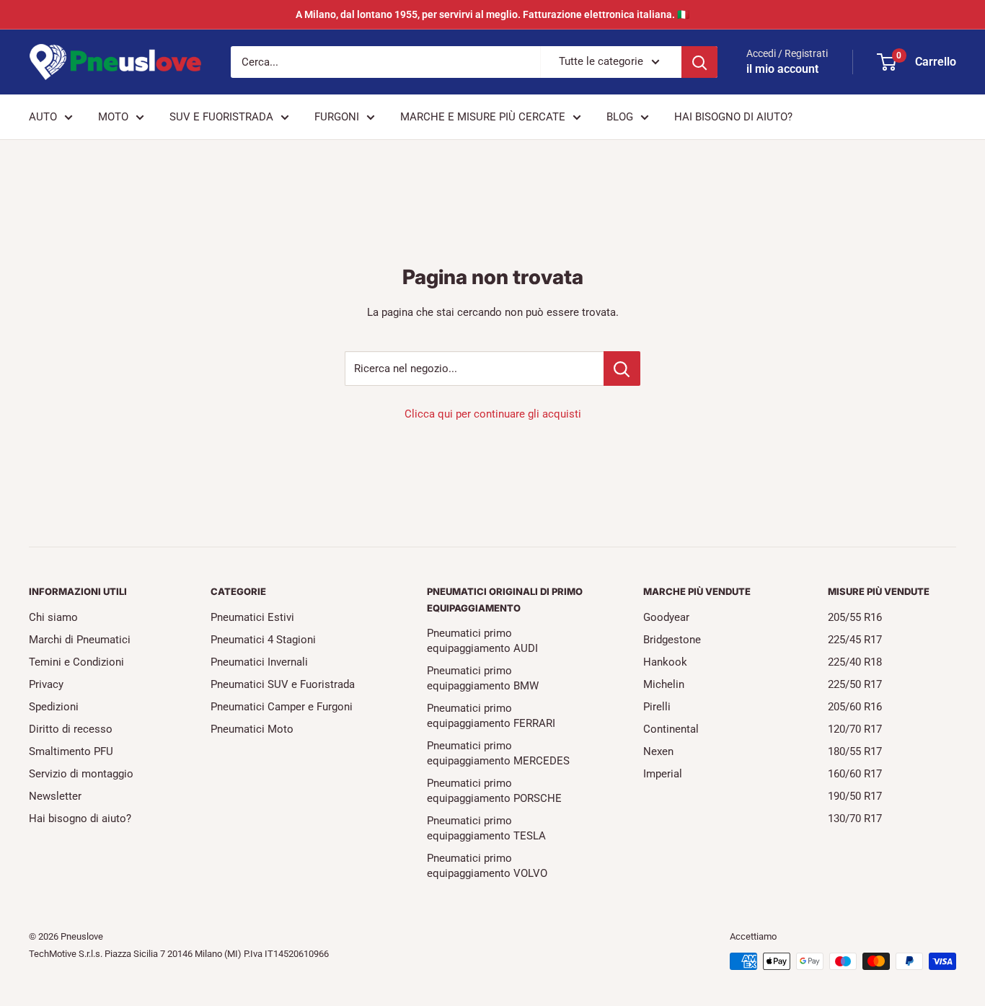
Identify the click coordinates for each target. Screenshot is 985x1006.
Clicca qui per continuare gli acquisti (493, 413)
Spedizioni (54, 706)
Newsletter (55, 796)
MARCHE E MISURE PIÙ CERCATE (482, 116)
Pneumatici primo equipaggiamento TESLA (486, 828)
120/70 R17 (855, 729)
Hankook (665, 662)
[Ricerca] (699, 62)
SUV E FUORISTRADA (221, 116)
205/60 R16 (855, 706)
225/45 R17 (855, 639)
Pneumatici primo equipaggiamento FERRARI (491, 716)
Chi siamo (53, 617)
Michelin (663, 684)
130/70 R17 (855, 818)
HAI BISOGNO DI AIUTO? (733, 116)
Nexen (658, 751)
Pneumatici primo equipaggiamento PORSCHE (494, 791)
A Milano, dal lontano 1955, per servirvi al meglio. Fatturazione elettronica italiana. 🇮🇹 (492, 14)
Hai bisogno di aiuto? (80, 818)
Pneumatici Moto (252, 729)
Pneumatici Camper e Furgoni (282, 706)
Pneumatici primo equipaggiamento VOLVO (487, 866)
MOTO (113, 116)
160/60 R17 (855, 773)
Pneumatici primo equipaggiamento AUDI (482, 641)
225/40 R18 (855, 662)
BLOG (619, 116)
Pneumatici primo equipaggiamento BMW (483, 678)
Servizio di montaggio (81, 773)
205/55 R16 (855, 617)
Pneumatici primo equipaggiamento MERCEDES (498, 753)
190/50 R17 (855, 796)
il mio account (782, 69)
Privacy (46, 684)
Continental (671, 729)
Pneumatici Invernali (259, 662)
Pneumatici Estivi (252, 617)
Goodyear (666, 617)
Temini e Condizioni (76, 662)
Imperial (662, 773)
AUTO (43, 116)
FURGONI (336, 116)
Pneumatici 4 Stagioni (263, 639)
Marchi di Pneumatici (80, 639)
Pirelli (657, 706)
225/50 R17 (855, 684)
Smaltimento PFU (71, 751)
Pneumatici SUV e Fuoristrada (283, 684)
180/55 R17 (855, 751)
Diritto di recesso (70, 729)
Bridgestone (672, 639)
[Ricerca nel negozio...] (622, 368)
